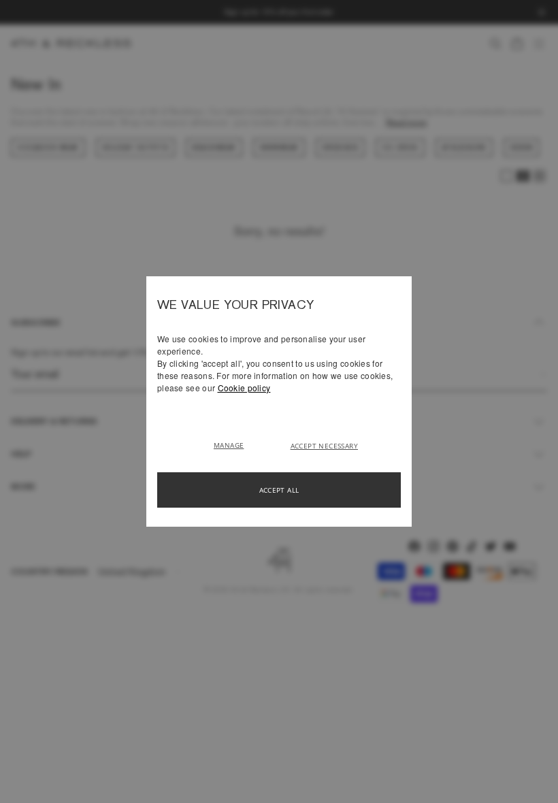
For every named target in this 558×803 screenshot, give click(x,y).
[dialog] (279, 401)
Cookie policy (244, 387)
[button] (234, 444)
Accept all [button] (279, 490)
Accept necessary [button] (324, 445)
